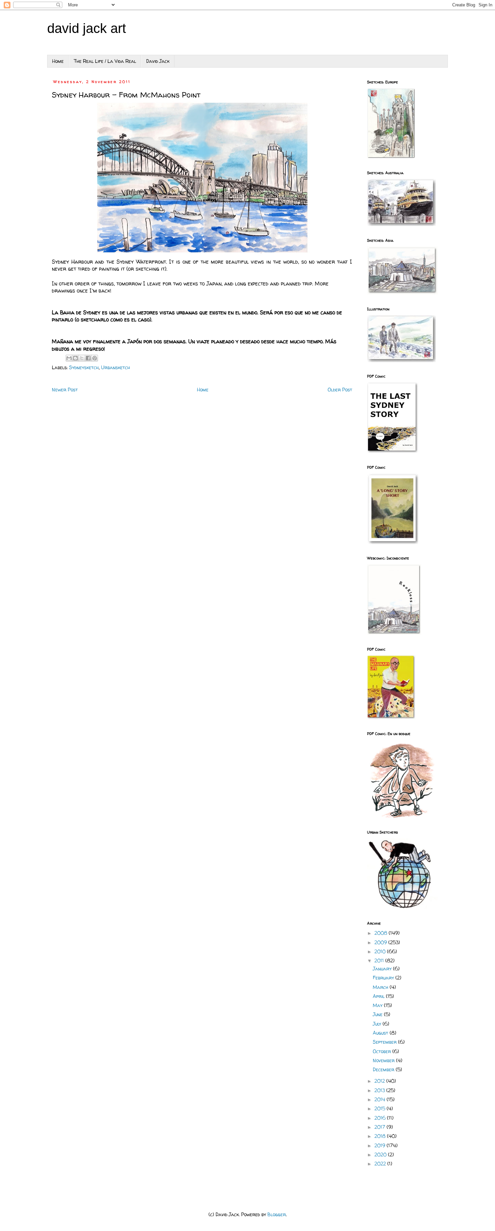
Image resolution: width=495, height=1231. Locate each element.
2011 (379, 960)
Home (58, 61)
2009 (381, 942)
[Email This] (69, 358)
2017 (380, 1127)
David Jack (157, 61)
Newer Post (65, 389)
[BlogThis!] (75, 358)
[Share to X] (81, 358)
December (384, 1069)
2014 (380, 1099)
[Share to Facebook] (88, 358)
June (378, 1014)
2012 (380, 1081)
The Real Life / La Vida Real (105, 61)
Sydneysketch (84, 367)
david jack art (86, 28)
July (378, 1024)
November (384, 1060)
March (381, 987)
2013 (380, 1090)
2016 (380, 1118)
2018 (380, 1136)
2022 (380, 1163)
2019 (380, 1145)
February (384, 977)
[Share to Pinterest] (94, 358)
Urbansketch (115, 367)
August (381, 1033)
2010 (380, 951)
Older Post (340, 389)
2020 (381, 1154)
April (379, 996)
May (378, 1005)
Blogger (276, 1214)
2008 (381, 933)
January (383, 968)
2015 (380, 1108)
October (382, 1051)
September (385, 1042)
